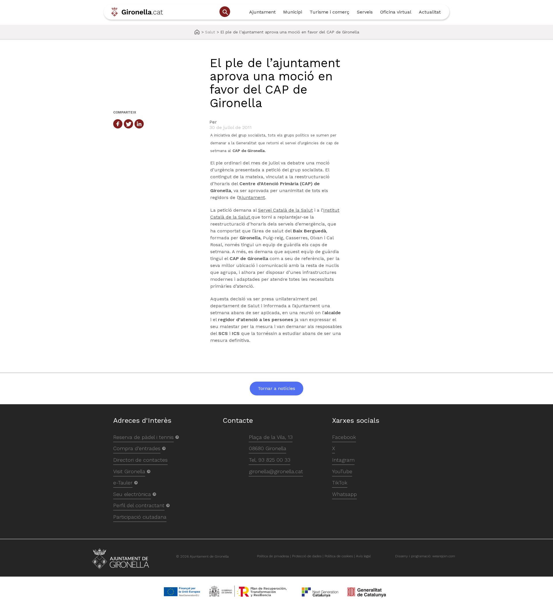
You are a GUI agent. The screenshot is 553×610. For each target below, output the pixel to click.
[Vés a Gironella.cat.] (197, 32)
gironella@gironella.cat (276, 471)
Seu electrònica (132, 494)
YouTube (342, 471)
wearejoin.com (443, 556)
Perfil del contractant (138, 505)
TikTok (339, 483)
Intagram (343, 460)
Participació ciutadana (139, 517)
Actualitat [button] (430, 12)
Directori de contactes (140, 460)
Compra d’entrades (136, 448)
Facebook (344, 437)
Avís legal (363, 556)
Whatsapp (344, 494)
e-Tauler (122, 483)
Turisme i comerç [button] (329, 12)
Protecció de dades (306, 556)
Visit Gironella (129, 471)
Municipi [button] (292, 12)
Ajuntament (251, 197)
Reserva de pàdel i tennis (143, 437)
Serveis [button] (365, 12)
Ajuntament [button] (262, 12)
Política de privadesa (273, 556)
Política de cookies (339, 556)
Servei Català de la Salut (285, 210)
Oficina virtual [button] (395, 12)
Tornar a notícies (276, 388)
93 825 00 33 (274, 460)
